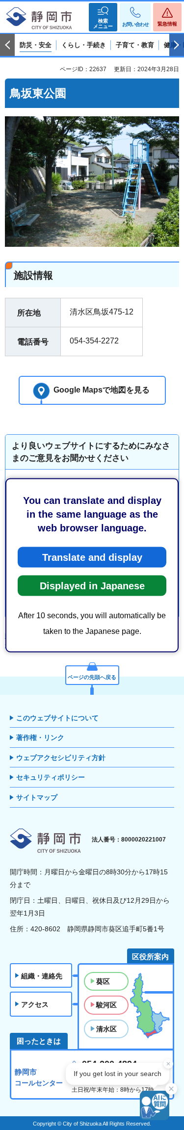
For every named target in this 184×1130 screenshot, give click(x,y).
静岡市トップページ (31, 635)
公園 (65, 645)
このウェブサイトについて (57, 718)
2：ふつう (107, 500)
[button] (103, 17)
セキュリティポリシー (50, 777)
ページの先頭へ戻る (92, 677)
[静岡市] (39, 18)
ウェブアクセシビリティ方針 (60, 758)
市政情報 (76, 635)
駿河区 (106, 1005)
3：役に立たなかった (58, 514)
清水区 (106, 1029)
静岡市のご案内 (114, 635)
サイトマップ (36, 797)
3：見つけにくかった (58, 572)
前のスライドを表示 (7, 45)
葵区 (103, 981)
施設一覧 (41, 645)
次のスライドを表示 (176, 45)
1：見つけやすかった (58, 557)
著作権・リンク (40, 737)
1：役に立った (46, 500)
